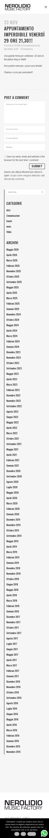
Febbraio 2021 (12, 460)
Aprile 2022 (11, 427)
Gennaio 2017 (12, 676)
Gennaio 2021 (12, 465)
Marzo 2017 (11, 665)
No (23, 834)
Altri (8, 210)
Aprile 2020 (11, 498)
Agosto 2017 (12, 638)
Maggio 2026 (12, 249)
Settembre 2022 (14, 406)
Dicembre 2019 (13, 519)
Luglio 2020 (11, 487)
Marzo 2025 (11, 298)
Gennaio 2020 (12, 514)
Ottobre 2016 (12, 692)
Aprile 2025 (11, 292)
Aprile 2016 (11, 724)
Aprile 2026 (11, 255)
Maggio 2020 (12, 492)
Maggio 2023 (12, 373)
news (8, 226)
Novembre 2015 (13, 751)
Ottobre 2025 (12, 276)
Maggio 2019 (12, 541)
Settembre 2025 (14, 282)
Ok (17, 834)
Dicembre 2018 (13, 568)
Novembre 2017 (13, 622)
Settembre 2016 (14, 697)
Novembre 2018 (13, 573)
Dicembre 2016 (13, 681)
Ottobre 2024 (12, 319)
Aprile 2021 (11, 454)
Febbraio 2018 (12, 606)
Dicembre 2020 (13, 471)
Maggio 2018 (12, 589)
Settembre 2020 (14, 476)
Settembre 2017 (13, 633)
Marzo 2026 (11, 260)
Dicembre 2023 (13, 352)
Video (8, 232)
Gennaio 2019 (12, 562)
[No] (45, 828)
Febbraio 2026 (13, 265)
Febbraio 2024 (13, 341)
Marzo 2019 (11, 552)
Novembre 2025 (13, 271)
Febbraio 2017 (12, 670)
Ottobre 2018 (12, 579)
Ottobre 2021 (12, 438)
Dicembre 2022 (13, 395)
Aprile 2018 (11, 595)
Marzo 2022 (11, 433)
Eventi (9, 221)
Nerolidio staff (11, 49)
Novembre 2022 (13, 400)
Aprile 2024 (11, 330)
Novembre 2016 (13, 687)
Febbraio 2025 (13, 303)
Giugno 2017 (12, 649)
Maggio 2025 (12, 287)
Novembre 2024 (13, 314)
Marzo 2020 (11, 503)
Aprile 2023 (11, 379)
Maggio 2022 (12, 422)
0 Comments (27, 49)
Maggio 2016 (12, 719)
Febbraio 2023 (13, 390)
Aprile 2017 (11, 660)
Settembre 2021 (14, 444)
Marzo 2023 (11, 384)
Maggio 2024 (12, 325)
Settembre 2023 (14, 368)
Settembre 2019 (14, 535)
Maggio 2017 (12, 654)
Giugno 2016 (12, 714)
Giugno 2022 (12, 417)
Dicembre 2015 (13, 746)
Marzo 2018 (11, 600)
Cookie (32, 834)
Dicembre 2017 (13, 616)
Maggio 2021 (12, 449)
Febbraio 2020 (13, 508)
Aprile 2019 (11, 546)
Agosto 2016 (12, 703)
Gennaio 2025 (12, 309)
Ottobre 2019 (12, 530)
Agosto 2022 (12, 411)
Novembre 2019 (13, 525)
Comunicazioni (30, 45)
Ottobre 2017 (12, 627)
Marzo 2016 (11, 730)
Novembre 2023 (13, 357)
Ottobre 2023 (12, 363)
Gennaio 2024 (12, 346)
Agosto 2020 (12, 481)
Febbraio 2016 (12, 735)
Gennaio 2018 (12, 611)
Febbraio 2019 (12, 557)
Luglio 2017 (11, 643)
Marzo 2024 (11, 336)
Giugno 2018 (12, 584)
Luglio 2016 (11, 708)
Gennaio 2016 (12, 741)
